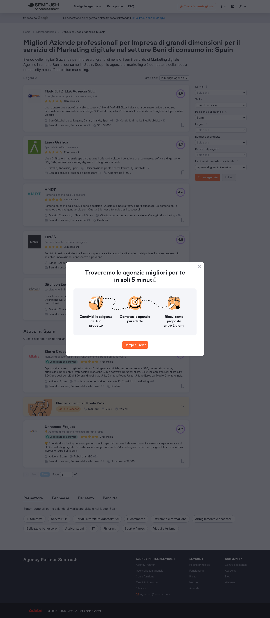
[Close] (199, 266)
